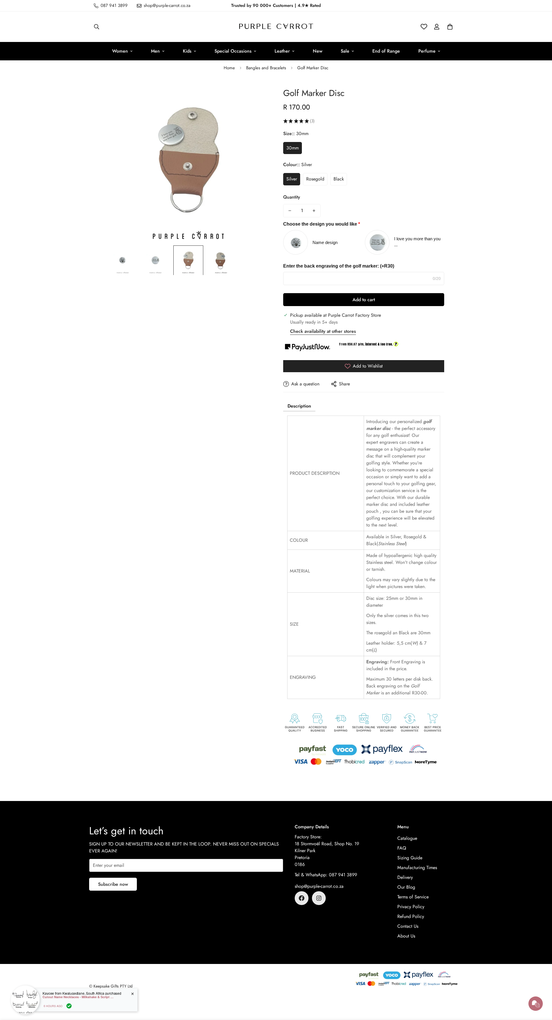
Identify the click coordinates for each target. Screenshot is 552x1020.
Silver (291, 179)
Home (229, 68)
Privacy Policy (410, 906)
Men (155, 51)
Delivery (405, 877)
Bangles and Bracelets (266, 68)
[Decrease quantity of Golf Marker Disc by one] (289, 210)
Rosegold (315, 179)
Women (120, 51)
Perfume (427, 51)
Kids (187, 51)
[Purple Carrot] (276, 26)
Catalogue (407, 838)
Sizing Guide (409, 857)
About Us (406, 936)
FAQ (401, 848)
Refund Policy (410, 916)
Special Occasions (233, 51)
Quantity (291, 197)
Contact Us (407, 926)
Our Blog (406, 887)
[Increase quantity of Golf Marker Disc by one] (314, 210)
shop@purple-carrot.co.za (319, 886)
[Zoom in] (256, 92)
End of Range (386, 51)
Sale (345, 51)
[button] (450, 26)
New (317, 51)
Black (339, 179)
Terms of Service (413, 897)
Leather (282, 51)
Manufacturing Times (417, 867)
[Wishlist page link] (424, 26)
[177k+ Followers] (301, 898)
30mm (292, 148)
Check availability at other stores (323, 331)
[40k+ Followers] (319, 898)
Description (299, 406)
